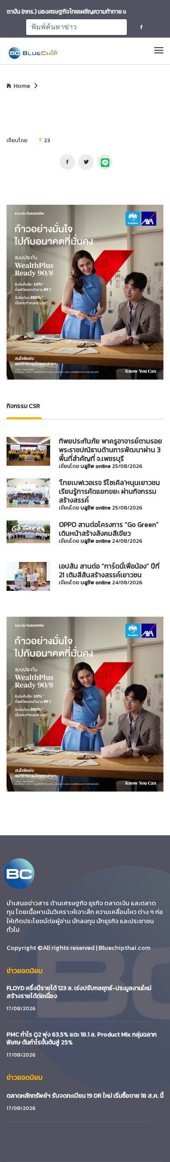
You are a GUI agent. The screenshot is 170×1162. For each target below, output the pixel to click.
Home (22, 86)
